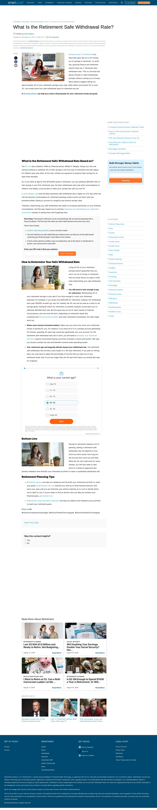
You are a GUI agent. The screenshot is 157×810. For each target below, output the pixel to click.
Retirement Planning (37, 22)
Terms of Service (121, 747)
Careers (7, 750)
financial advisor (30, 94)
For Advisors (100, 3)
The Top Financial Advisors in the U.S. (124, 138)
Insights (112, 268)
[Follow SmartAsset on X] (79, 751)
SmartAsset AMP (47, 760)
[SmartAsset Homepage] (16, 3)
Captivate (44, 756)
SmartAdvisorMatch (47, 770)
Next (61, 421)
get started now (45, 496)
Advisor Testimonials (48, 763)
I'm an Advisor (130, 3)
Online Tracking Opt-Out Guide (126, 760)
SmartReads (113, 3)
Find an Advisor (144, 3)
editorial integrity (34, 41)
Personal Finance (116, 290)
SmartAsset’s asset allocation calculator (43, 501)
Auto (111, 228)
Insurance (113, 272)
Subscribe (125, 180)
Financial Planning (64, 3)
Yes (28, 540)
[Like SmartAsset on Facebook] (79, 747)
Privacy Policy (120, 750)
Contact (7, 747)
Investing (88, 3)
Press (43, 766)
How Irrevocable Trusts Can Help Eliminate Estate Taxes (91, 720)
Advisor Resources (116, 224)
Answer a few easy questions (38, 230)
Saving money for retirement (80, 54)
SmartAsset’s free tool (45, 486)
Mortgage (30, 3)
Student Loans (115, 312)
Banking (78, 3)
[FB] (15, 61)
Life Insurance (114, 281)
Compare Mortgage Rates (119, 153)
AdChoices (119, 753)
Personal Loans (115, 294)
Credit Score (114, 246)
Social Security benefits (48, 317)
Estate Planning (115, 259)
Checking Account (116, 237)
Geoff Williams (31, 523)
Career (112, 233)
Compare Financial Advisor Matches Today (126, 127)
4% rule (28, 166)
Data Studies (114, 250)
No (27, 543)
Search (43, 747)
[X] (15, 58)
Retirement (49, 3)
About (43, 750)
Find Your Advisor (67, 253)
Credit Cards (114, 241)
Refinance (113, 298)
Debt (111, 255)
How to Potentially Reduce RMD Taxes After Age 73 (64, 720)
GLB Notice (119, 756)
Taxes (40, 3)
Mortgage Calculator (117, 149)
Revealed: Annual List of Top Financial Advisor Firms (33, 720)
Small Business (115, 307)
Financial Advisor (116, 263)
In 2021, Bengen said (30, 194)
